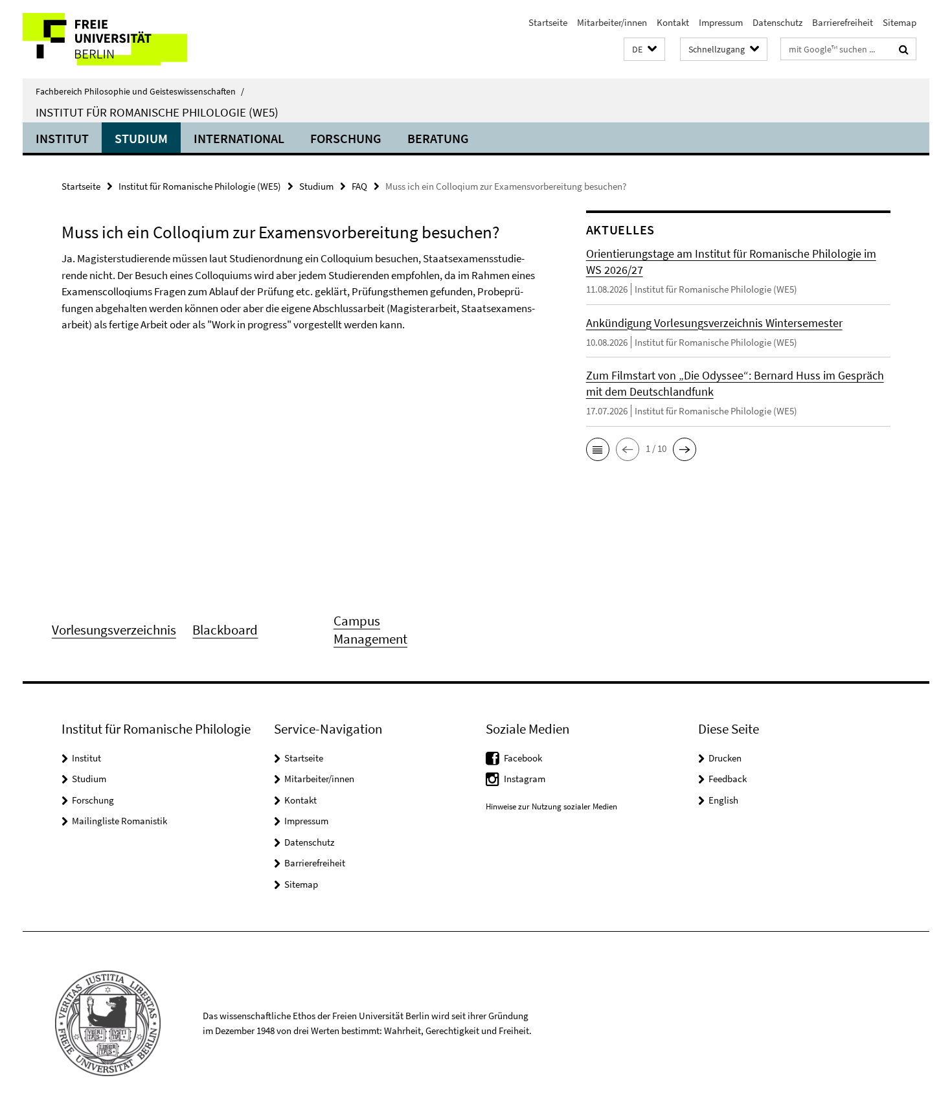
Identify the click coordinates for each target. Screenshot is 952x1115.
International (239, 138)
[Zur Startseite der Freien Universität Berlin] (131, 39)
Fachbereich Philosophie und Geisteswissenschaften (140, 91)
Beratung (438, 138)
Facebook (523, 758)
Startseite (547, 22)
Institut (62, 138)
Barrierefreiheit (842, 22)
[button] (644, 50)
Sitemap (899, 22)
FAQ (359, 186)
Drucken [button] (725, 758)
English (723, 800)
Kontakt (673, 22)
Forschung (345, 138)
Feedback (727, 778)
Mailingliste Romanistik (119, 821)
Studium (141, 138)
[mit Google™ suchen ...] (904, 49)
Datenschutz (777, 22)
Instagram (524, 778)
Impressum (721, 22)
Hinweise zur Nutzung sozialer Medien (551, 806)
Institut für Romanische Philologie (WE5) (157, 112)
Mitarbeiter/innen (612, 22)
